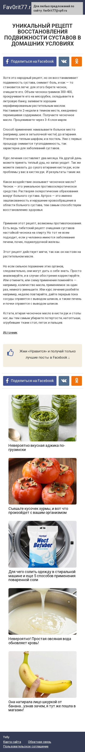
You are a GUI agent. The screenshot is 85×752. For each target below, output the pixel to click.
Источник (10, 332)
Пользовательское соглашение (25, 746)
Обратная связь (39, 742)
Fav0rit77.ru (18, 7)
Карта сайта (12, 742)
